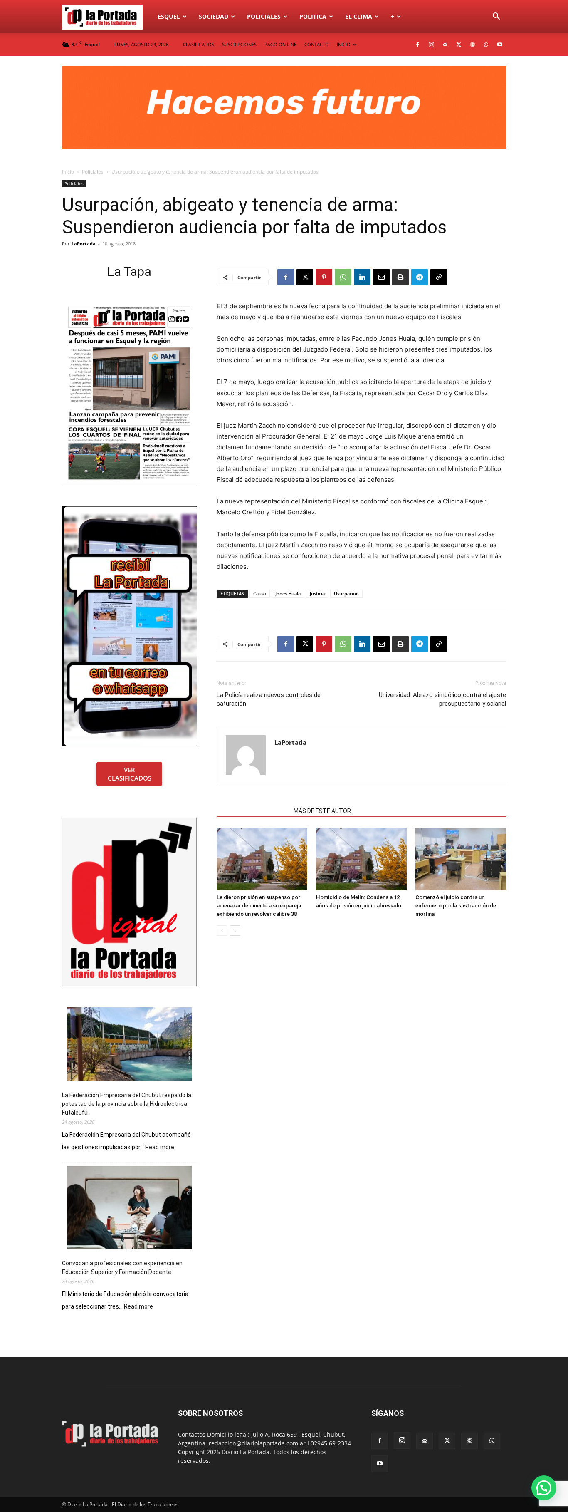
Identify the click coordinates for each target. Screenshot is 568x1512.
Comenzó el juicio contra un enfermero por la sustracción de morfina (455, 905)
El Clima (358, 16)
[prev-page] (222, 930)
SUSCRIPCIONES (239, 44)
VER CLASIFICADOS (129, 774)
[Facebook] (417, 44)
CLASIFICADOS (198, 44)
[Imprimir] (400, 277)
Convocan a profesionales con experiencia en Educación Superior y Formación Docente (122, 1267)
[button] (496, 17)
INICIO (344, 44)
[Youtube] (500, 44)
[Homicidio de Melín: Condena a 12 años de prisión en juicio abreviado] (361, 859)
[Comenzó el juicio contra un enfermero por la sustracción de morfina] (460, 859)
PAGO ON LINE (280, 44)
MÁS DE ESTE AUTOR (322, 811)
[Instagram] (431, 44)
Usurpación (346, 593)
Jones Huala (288, 593)
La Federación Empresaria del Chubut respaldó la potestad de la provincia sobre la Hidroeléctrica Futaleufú (126, 1104)
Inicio (68, 171)
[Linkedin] (362, 277)
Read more (159, 1147)
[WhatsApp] (486, 44)
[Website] (472, 44)
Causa (259, 593)
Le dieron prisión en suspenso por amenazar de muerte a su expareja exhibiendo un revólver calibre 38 (259, 905)
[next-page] (235, 930)
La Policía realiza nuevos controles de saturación (269, 699)
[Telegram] (419, 277)
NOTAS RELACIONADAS (253, 811)
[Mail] (445, 44)
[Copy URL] (438, 277)
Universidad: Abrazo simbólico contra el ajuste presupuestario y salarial (442, 699)
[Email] (381, 277)
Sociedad (213, 16)
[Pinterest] (324, 277)
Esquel (169, 16)
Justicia (317, 593)
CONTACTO (316, 44)
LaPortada (84, 243)
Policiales (264, 16)
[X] (458, 44)
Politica (312, 16)
